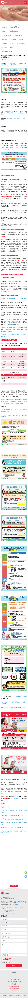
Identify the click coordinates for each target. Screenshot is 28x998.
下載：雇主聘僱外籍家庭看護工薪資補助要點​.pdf (13, 707)
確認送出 (14, 965)
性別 (2, 922)
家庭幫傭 (4, 27)
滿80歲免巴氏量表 (10, 399)
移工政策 (12, 43)
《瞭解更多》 (15, 904)
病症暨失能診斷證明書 (14, 986)
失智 (6, 403)
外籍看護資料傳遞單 (14, 990)
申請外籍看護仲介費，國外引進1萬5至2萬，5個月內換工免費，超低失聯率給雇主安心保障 (14, 791)
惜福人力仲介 (16, 798)
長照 (3, 403)
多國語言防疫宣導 (7, 51)
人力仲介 (22, 403)
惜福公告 (12, 47)
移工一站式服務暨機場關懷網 (14, 977)
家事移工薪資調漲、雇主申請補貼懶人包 (15, 113)
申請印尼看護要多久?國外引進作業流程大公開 (12, 827)
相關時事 (4, 39)
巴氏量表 (3, 399)
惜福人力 (13, 403)
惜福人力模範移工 (7, 35)
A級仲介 (17, 403)
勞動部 (9, 403)
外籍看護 (17, 399)
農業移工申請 (8, 401)
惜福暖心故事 (18, 35)
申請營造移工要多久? (6, 807)
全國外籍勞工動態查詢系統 (14, 979)
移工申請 (4, 31)
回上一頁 (14, 886)
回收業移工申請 (16, 401)
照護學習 (4, 47)
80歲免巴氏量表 (14, 27)
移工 (4, 401)
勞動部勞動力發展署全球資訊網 (14, 981)
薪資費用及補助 (14, 31)
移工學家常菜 (21, 43)
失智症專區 (12, 39)
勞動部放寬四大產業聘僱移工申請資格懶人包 (12, 819)
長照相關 (20, 39)
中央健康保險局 (14, 974)
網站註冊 (12, 324)
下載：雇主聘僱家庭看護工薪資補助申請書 (16, 298)
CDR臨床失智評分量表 (14, 988)
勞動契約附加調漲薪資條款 (10, 321)
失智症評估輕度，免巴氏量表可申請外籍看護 (12, 815)
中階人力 (4, 43)
